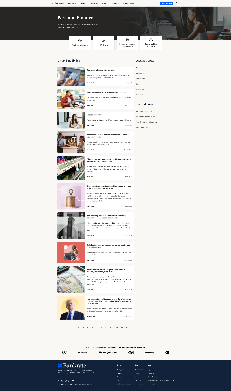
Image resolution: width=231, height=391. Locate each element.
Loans (138, 84)
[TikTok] (77, 381)
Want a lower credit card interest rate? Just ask (106, 92)
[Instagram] (66, 381)
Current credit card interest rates (101, 70)
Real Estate (140, 95)
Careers (137, 377)
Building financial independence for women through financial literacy (109, 246)
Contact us (138, 380)
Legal (149, 370)
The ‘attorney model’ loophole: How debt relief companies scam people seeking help (106, 217)
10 (110, 327)
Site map (137, 373)
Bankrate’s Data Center (123, 384)
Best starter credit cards (97, 115)
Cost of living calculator (144, 111)
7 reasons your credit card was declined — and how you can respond (108, 136)
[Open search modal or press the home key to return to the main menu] (177, 3)
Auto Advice (140, 73)
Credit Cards (140, 79)
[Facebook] (58, 381)
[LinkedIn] (69, 381)
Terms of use (151, 384)
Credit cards (120, 377)
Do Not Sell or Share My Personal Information (161, 380)
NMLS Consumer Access (85, 370)
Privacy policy (151, 373)
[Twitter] (62, 381)
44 (122, 327)
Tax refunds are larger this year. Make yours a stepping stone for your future (106, 270)
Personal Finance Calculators (127, 45)
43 (117, 327)
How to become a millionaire (145, 117)
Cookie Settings (152, 377)
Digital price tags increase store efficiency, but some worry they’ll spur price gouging (109, 160)
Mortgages (140, 89)
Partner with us (139, 384)
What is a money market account (147, 122)
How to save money (142, 127)
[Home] (58, 3)
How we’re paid (139, 370)
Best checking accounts (151, 45)
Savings (139, 68)
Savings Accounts (80, 45)
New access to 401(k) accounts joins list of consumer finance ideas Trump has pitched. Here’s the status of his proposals (109, 301)
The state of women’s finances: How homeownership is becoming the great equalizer (109, 187)
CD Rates (104, 45)
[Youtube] (73, 381)
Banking (119, 373)
